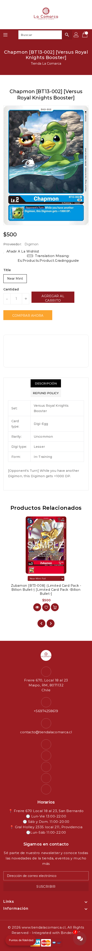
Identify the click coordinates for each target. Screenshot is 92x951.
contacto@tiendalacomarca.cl (46, 732)
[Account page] (76, 34)
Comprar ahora (27, 316)
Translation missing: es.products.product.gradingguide (48, 258)
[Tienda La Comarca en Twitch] (46, 778)
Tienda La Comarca (46, 63)
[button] (20, 940)
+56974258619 (46, 711)
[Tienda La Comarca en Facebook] (46, 744)
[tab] (46, 383)
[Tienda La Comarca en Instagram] (46, 756)
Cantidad (11, 289)
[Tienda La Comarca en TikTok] (46, 789)
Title (7, 270)
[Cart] (85, 34)
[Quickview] (37, 607)
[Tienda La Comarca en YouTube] (46, 767)
